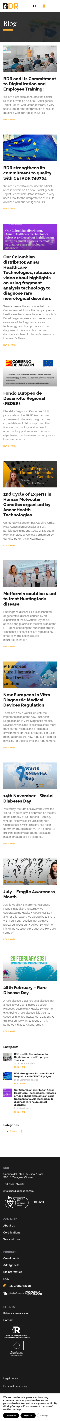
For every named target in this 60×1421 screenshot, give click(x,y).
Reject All (28, 1415)
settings (16, 1409)
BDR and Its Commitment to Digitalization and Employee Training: (29, 84)
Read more (9, 119)
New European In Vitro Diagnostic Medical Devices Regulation (26, 700)
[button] (53, 6)
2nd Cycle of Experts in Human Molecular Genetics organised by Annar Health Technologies (27, 504)
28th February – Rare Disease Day (25, 990)
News (13, 1131)
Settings (44, 1415)
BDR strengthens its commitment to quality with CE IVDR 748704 (27, 173)
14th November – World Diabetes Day (28, 798)
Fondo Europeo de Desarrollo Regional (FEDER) (24, 398)
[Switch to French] (35, 6)
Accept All (11, 1415)
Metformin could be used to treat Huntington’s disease (29, 598)
